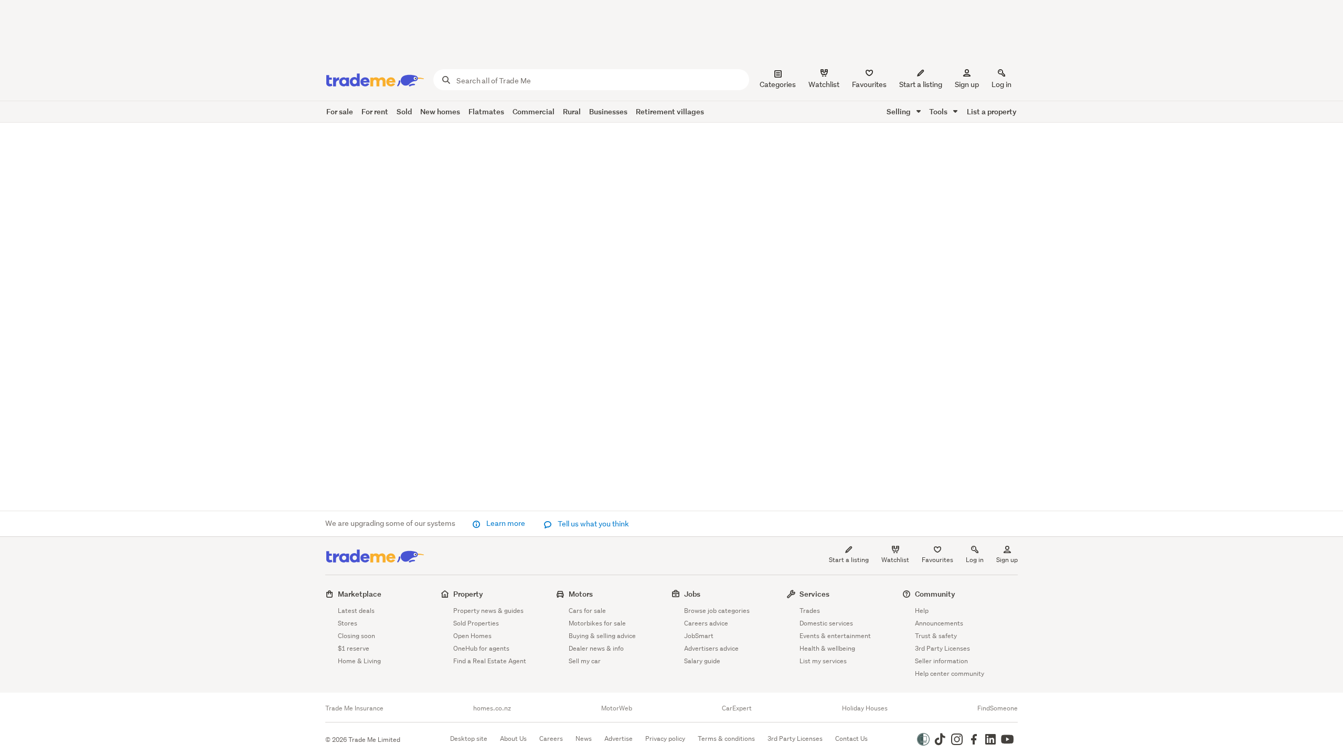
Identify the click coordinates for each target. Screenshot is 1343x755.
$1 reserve (353, 648)
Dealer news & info (596, 648)
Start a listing (849, 559)
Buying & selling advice (602, 635)
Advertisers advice (711, 648)
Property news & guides (488, 610)
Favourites (937, 559)
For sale (339, 111)
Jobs (692, 594)
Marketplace (359, 594)
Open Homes (472, 635)
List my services (823, 660)
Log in (1001, 84)
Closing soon (356, 635)
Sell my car (585, 660)
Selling (899, 111)
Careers (551, 738)
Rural (572, 111)
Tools (939, 111)
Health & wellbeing (827, 648)
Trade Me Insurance (354, 708)
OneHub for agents (481, 648)
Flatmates (486, 111)
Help (922, 610)
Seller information (941, 660)
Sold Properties (476, 623)
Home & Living (359, 660)
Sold (404, 111)
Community (935, 594)
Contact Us (851, 738)
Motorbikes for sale (597, 623)
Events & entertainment (835, 635)
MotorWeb (616, 708)
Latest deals (356, 610)
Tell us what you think (592, 523)
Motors (581, 594)
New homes (440, 111)
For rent (374, 111)
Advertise (618, 738)
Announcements (939, 623)
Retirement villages (670, 111)
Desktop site (468, 738)
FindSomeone (997, 708)
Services (814, 594)
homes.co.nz (492, 708)
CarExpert (737, 708)
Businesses (608, 111)
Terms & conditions (726, 738)
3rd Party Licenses (942, 648)
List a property (992, 111)
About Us (513, 738)
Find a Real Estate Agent (489, 660)
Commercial (534, 111)
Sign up (967, 84)
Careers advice (706, 623)
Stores (347, 623)
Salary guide (702, 660)
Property (468, 594)
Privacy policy (665, 738)
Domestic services (826, 623)
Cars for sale (587, 610)
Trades (810, 610)
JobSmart (698, 635)
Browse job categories (717, 610)
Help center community (949, 673)
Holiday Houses (865, 708)
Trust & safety (936, 635)
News (583, 738)
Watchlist (895, 559)
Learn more (506, 523)
